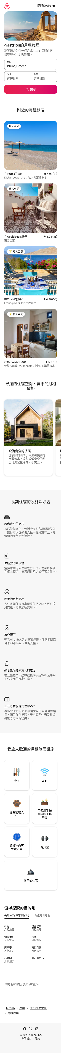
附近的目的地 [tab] (42, 915)
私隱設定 (26, 1038)
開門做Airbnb (46, 6)
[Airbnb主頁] (7, 5)
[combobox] (30, 66)
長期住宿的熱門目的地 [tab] (16, 915)
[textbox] (17, 78)
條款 (37, 1038)
